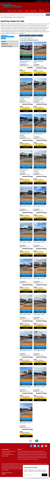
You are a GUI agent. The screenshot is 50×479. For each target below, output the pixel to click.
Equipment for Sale (8, 17)
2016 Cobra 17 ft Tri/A (39, 206)
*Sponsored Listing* (26, 54)
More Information (26, 56)
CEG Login (47, 1)
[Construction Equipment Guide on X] (35, 447)
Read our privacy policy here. (7, 472)
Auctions (14, 10)
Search (48, 14)
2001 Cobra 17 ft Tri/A (25, 314)
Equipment (3, 10)
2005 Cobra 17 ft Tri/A (25, 206)
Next (37, 440)
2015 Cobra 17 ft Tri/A (25, 242)
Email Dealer (26, 75)
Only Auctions (27, 35)
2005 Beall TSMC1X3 (39, 133)
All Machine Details (26, 58)
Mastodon (4, 473)
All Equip (21, 35)
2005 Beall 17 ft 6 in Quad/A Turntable (39, 98)
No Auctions (33, 35)
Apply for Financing (40, 55)
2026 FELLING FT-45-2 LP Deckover (25, 61)
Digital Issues (41, 10)
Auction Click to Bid (40, 57)
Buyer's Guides (33, 10)
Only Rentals (40, 35)
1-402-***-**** (27, 72)
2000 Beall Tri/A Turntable (24, 170)
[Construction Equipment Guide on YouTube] (46, 447)
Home (2, 17)
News (9, 10)
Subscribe (26, 10)
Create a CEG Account (40, 1)
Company (20, 10)
